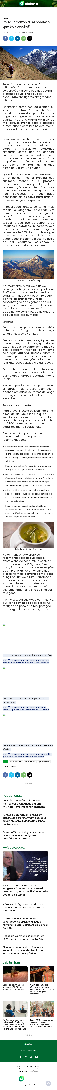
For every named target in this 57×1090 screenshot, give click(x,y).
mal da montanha (16, 762)
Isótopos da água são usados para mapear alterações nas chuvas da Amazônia (24, 907)
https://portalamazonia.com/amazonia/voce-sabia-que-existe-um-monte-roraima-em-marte (27, 755)
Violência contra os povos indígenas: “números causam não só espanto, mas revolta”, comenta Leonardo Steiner (25, 890)
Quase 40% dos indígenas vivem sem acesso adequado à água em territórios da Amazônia (25, 835)
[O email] (29, 38)
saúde (6, 766)
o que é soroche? (43, 762)
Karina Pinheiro (11, 32)
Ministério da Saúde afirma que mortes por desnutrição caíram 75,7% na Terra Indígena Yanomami (24, 803)
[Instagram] (26, 1057)
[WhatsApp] (23, 38)
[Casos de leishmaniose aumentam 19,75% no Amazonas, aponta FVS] (15, 974)
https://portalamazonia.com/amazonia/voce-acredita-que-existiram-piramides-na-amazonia (26, 708)
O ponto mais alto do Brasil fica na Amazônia (27, 655)
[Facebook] (5, 38)
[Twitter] (11, 38)
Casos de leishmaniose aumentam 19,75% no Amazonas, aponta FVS (23, 937)
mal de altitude (30, 762)
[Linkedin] (17, 38)
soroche (13, 766)
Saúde (5, 18)
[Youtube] (36, 1057)
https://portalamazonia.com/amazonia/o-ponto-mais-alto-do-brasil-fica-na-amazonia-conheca (26, 661)
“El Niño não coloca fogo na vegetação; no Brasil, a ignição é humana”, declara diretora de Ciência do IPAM (25, 923)
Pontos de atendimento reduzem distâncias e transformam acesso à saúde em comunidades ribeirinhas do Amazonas (24, 819)
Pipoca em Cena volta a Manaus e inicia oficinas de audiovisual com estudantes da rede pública (23, 950)
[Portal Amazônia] (28, 3)
